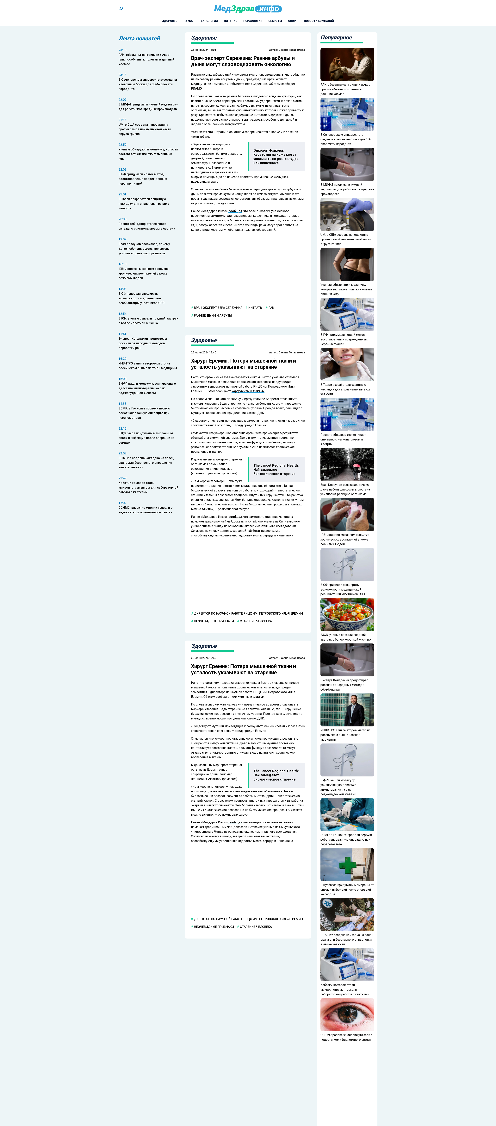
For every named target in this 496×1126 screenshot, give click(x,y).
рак (271, 308)
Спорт (293, 20)
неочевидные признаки (213, 621)
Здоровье (169, 20)
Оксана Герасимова (292, 49)
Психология (252, 20)
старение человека (255, 621)
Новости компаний (319, 20)
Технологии (208, 20)
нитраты (255, 308)
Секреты (275, 20)
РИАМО (196, 88)
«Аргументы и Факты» (248, 391)
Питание (230, 20)
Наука (188, 20)
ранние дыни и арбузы (212, 315)
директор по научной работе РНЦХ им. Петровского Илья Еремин (248, 613)
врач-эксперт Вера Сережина (217, 308)
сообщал (235, 211)
